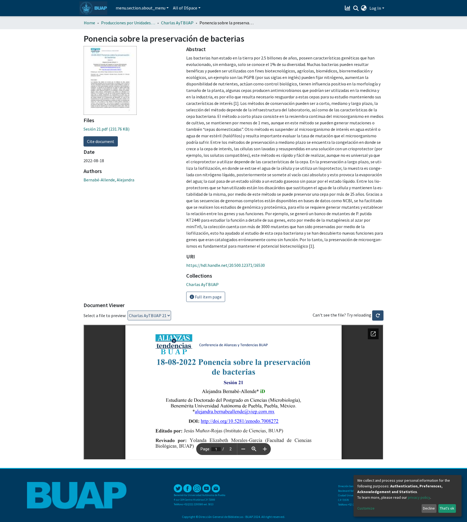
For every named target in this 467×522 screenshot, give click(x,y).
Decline (429, 508)
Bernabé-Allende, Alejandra (109, 179)
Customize (366, 508)
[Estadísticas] (348, 8)
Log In (375, 8)
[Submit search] (355, 8)
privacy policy (419, 497)
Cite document (100, 141)
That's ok (447, 508)
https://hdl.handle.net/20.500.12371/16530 (225, 265)
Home (89, 22)
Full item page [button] (208, 297)
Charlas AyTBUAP (177, 22)
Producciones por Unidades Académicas (128, 22)
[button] (363, 8)
